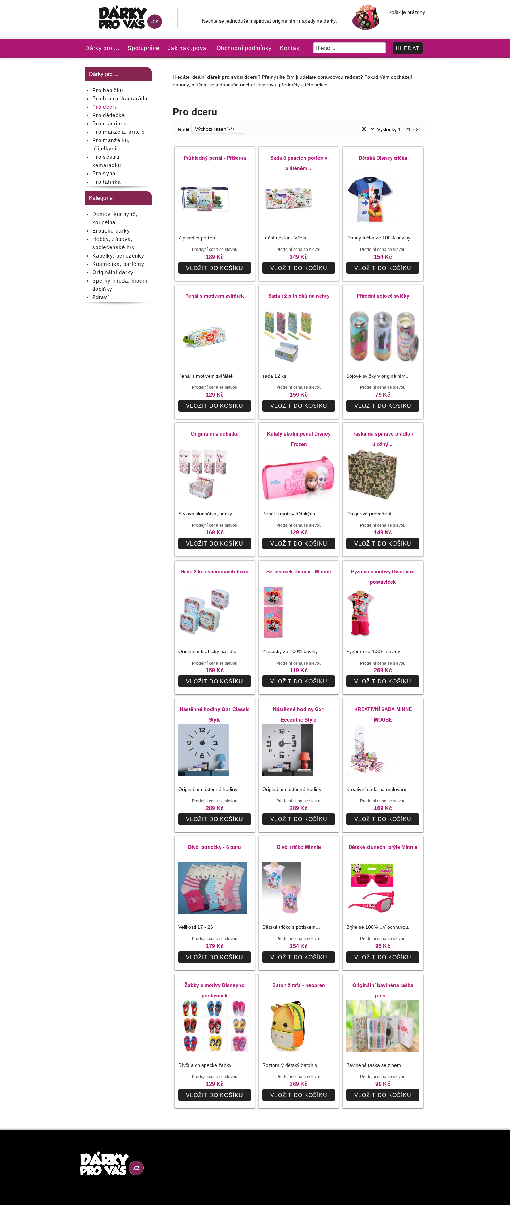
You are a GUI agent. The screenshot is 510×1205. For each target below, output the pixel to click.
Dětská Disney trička (383, 157)
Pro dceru (105, 107)
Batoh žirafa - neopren (298, 984)
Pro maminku (109, 123)
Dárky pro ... (102, 48)
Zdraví (100, 297)
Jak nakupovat (188, 48)
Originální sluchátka (215, 433)
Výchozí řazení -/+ (215, 129)
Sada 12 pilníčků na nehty (299, 295)
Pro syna (104, 173)
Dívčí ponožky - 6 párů (214, 846)
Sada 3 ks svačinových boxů (215, 571)
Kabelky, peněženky (118, 256)
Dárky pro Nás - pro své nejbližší (138, 19)
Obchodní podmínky (244, 48)
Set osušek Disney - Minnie (298, 571)
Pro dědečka (108, 115)
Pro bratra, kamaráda (119, 98)
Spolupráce (144, 48)
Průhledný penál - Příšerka (215, 157)
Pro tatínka (106, 182)
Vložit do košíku (214, 268)
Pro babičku (107, 90)
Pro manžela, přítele (118, 132)
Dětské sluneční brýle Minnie (383, 846)
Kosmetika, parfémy (118, 264)
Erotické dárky (111, 231)
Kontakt (290, 48)
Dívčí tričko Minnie (299, 846)
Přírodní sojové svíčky (383, 295)
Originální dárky (113, 272)
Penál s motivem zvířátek (214, 295)
